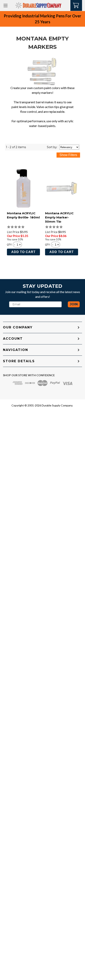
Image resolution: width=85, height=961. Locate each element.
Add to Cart (23, 252)
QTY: (9, 244)
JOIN (74, 304)
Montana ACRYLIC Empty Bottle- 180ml (23, 215)
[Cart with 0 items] (76, 5)
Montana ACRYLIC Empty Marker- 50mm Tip (59, 217)
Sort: (52, 147)
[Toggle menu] (5, 5)
